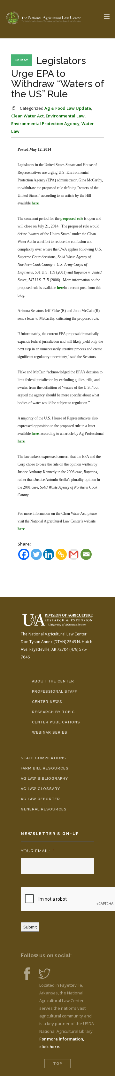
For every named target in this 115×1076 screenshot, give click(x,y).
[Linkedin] (48, 554)
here (35, 203)
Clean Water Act (27, 116)
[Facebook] (23, 554)
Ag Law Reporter (40, 799)
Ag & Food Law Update (67, 108)
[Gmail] (73, 554)
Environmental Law (65, 116)
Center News (47, 702)
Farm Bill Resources (45, 768)
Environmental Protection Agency (45, 123)
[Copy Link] (61, 554)
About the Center (53, 681)
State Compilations (43, 758)
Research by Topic (53, 712)
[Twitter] (36, 554)
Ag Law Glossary (40, 789)
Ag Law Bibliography (44, 779)
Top (57, 1064)
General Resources (44, 809)
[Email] (86, 554)
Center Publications (56, 722)
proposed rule (71, 218)
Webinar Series (49, 732)
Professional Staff (54, 691)
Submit (30, 927)
